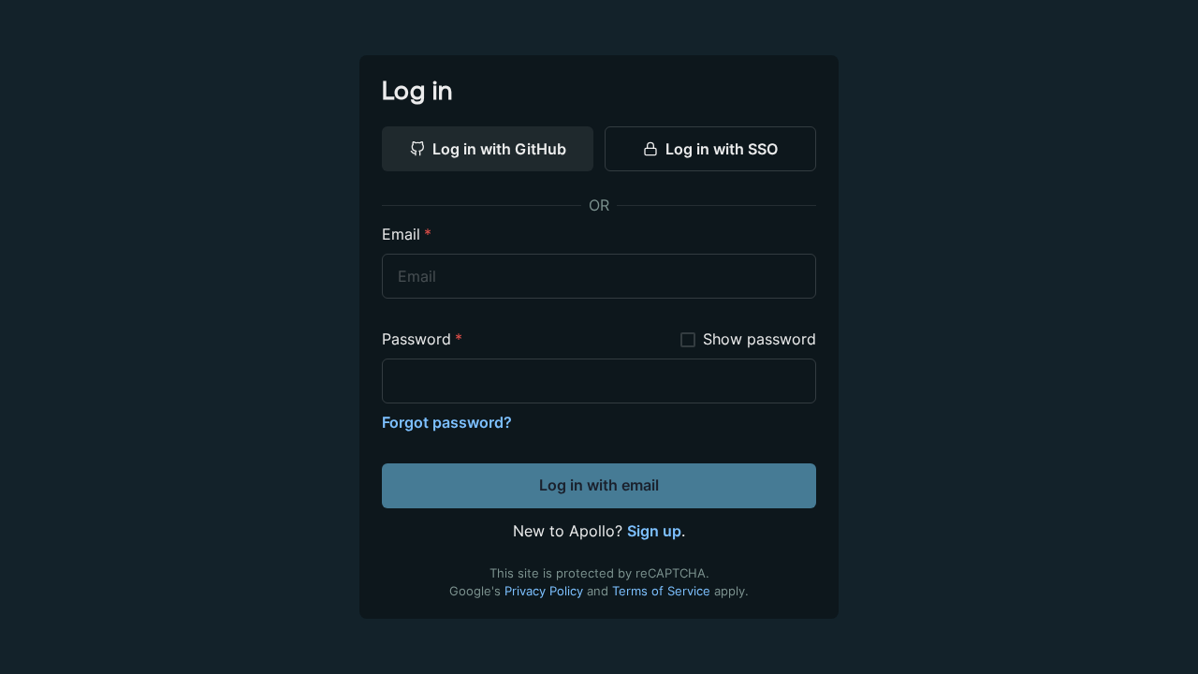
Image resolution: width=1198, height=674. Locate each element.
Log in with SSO (721, 148)
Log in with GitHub (499, 148)
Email (406, 234)
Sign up (654, 530)
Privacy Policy (543, 591)
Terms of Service (661, 591)
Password (422, 339)
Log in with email (599, 485)
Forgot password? (447, 422)
